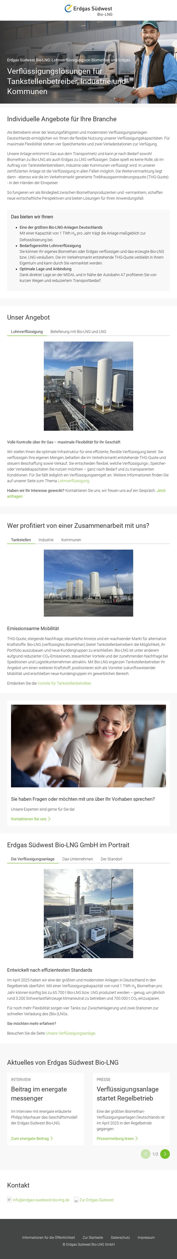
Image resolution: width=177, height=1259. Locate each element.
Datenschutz (120, 1238)
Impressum (146, 1238)
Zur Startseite (93, 1238)
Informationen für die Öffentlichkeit (48, 1238)
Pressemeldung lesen (115, 1138)
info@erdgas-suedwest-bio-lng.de (41, 1200)
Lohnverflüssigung (73, 481)
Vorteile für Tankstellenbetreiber (64, 683)
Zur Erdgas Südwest (96, 1200)
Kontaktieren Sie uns (28, 819)
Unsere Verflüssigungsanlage (70, 1033)
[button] (165, 1154)
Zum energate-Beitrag (30, 1138)
